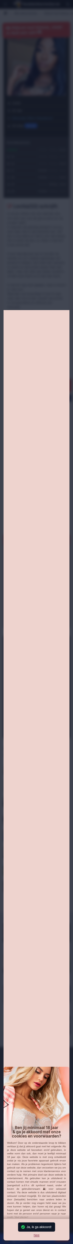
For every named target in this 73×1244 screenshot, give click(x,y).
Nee (37, 1235)
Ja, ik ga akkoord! (39, 1227)
